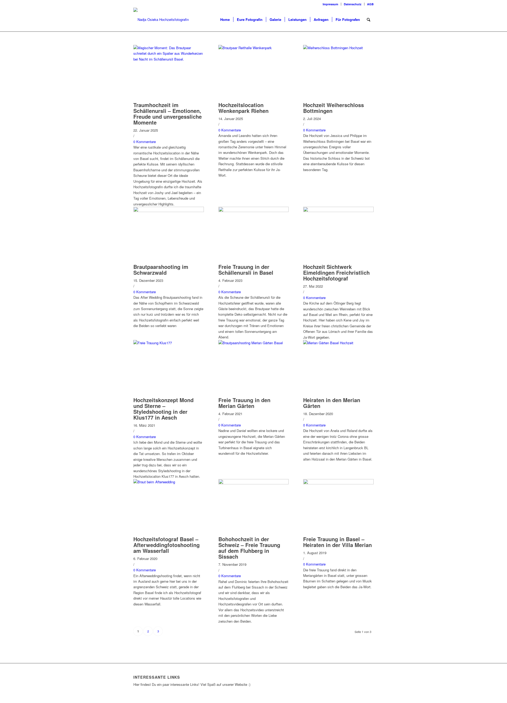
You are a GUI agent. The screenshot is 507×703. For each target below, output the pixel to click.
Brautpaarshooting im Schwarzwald (160, 269)
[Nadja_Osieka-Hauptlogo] (169, 19)
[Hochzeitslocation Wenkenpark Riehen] (253, 47)
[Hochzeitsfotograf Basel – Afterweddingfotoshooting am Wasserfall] (168, 481)
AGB (370, 4)
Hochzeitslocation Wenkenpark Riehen (243, 107)
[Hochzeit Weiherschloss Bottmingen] (338, 47)
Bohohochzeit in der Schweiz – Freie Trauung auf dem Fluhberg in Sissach (249, 547)
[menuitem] (330, 4)
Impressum (330, 4)
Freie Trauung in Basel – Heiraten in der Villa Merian (337, 542)
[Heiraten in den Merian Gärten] (338, 342)
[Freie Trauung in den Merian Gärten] (253, 342)
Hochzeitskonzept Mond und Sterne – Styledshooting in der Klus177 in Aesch (163, 408)
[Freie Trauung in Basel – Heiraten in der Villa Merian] (338, 482)
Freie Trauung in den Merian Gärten (244, 403)
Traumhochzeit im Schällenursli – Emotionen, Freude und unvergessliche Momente (167, 113)
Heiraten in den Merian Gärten (331, 403)
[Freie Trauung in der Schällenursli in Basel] (253, 210)
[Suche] (368, 19)
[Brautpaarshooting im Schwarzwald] (168, 210)
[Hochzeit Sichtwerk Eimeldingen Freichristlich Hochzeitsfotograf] (338, 210)
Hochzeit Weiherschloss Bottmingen (333, 107)
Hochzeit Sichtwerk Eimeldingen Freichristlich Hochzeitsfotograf (336, 272)
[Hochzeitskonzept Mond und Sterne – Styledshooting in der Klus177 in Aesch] (168, 342)
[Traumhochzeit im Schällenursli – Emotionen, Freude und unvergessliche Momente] (168, 59)
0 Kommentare (144, 141)
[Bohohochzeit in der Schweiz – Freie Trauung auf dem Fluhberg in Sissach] (253, 482)
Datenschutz (353, 4)
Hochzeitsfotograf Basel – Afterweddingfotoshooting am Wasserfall (166, 544)
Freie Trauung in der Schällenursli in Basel (245, 269)
